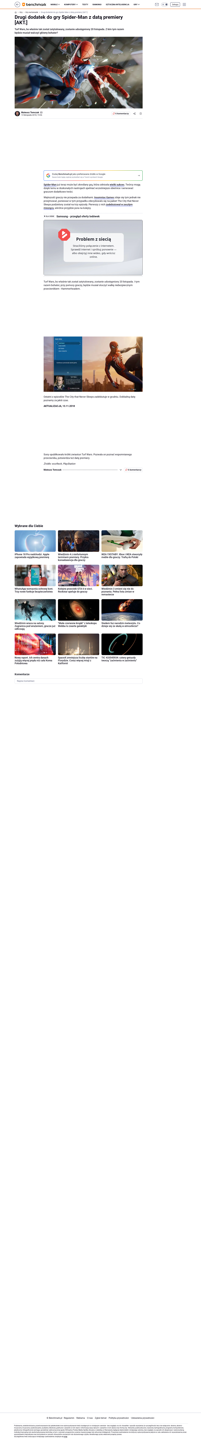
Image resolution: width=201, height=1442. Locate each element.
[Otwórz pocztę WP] (157, 4)
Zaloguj (175, 4)
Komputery (70, 4)
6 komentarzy (122, 113)
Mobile (54, 4)
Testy (85, 4)
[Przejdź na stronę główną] (17, 6)
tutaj (65, 1437)
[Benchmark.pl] (36, 4)
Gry (135, 4)
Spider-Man (50, 184)
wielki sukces (117, 184)
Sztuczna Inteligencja (117, 4)
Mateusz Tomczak (30, 112)
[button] (164, 4)
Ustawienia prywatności (142, 1418)
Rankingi (97, 4)
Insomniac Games (104, 197)
